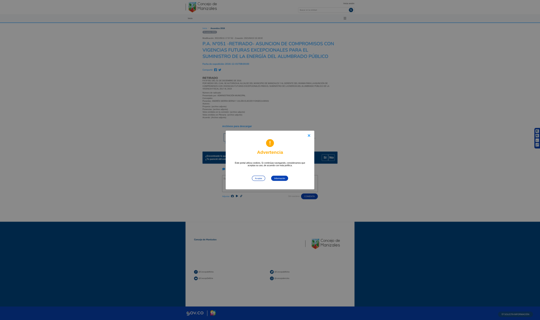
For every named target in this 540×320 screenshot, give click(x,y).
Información (279, 178)
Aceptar (258, 178)
